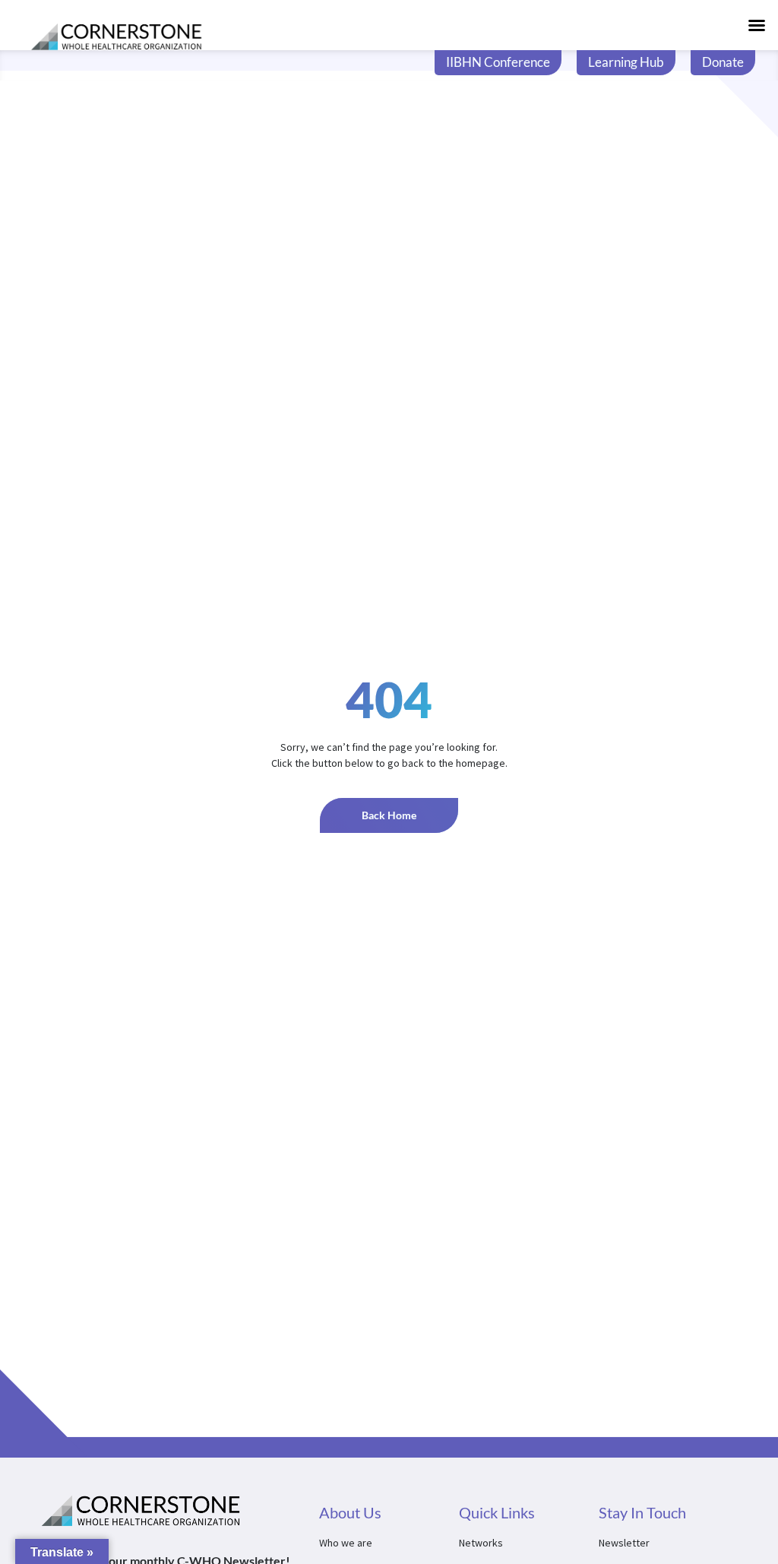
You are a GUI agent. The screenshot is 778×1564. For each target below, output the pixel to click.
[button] (756, 25)
